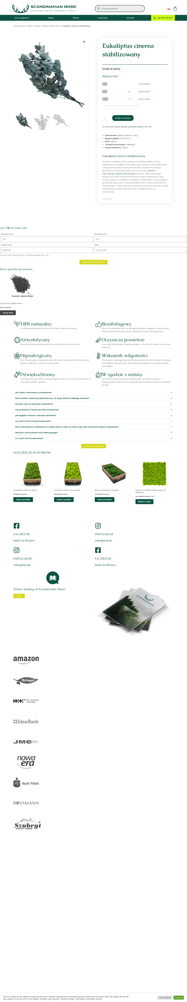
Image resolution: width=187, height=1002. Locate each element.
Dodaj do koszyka (123, 118)
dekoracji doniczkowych (125, 173)
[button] (93, 392)
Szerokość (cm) (7, 234)
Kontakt (130, 17)
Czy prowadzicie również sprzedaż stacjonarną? (37, 409)
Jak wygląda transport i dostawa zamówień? (35, 415)
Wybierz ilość (110, 76)
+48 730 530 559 (164, 17)
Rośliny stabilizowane (51, 26)
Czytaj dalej (8, 312)
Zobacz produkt (23, 499)
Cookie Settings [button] (165, 997)
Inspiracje (102, 17)
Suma (96, 245)
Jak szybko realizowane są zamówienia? (33, 392)
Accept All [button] (178, 997)
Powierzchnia (6, 245)
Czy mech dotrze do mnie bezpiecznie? (33, 421)
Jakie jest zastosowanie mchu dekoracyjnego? (36, 432)
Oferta (76, 17)
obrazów (111, 173)
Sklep (50, 17)
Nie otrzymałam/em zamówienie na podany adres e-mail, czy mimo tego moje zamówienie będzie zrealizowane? (67, 427)
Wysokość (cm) (100, 234)
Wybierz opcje (144, 501)
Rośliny (37, 26)
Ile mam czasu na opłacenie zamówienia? (34, 404)
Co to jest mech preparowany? (29, 438)
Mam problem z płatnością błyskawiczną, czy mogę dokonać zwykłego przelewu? (52, 398)
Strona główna (22, 17)
